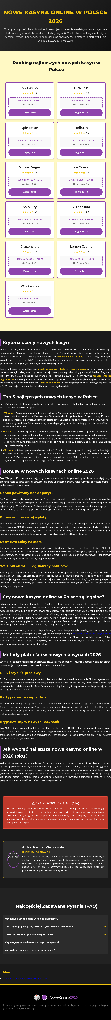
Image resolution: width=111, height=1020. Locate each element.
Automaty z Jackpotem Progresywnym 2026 (25, 978)
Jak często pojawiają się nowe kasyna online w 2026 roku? (39, 926)
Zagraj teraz (29, 112)
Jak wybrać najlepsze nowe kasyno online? (30, 950)
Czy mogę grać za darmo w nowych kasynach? (32, 942)
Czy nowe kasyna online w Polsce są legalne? (31, 918)
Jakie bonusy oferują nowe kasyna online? (30, 934)
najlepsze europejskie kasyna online (92, 633)
